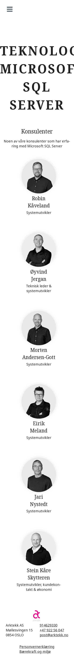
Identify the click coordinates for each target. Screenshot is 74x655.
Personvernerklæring (36, 646)
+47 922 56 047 (52, 630)
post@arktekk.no (54, 635)
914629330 (48, 625)
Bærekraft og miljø (35, 651)
